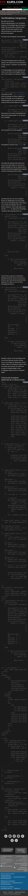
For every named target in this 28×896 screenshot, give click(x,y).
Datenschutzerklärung (20, 892)
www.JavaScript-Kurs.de (19, 877)
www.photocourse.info (17, 882)
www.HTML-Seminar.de (6, 877)
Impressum (24, 7)
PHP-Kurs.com (17, 894)
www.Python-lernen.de (6, 878)
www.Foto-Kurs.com (5, 882)
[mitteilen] (18, 836)
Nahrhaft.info (17, 888)
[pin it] (14, 836)
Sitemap (5, 892)
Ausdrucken (3, 863)
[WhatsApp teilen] (5, 836)
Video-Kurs (16, 7)
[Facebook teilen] (10, 836)
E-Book (9, 7)
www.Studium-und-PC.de (6, 888)
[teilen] (22, 836)
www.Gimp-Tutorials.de (6, 884)
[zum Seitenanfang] (14, 848)
